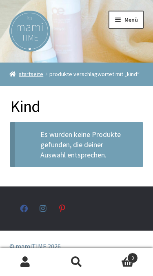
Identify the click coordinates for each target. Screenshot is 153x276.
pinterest (63, 208)
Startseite (31, 74)
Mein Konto (25, 262)
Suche (76, 262)
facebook (24, 208)
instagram (43, 208)
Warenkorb (118, 255)
